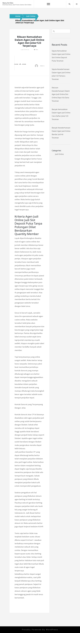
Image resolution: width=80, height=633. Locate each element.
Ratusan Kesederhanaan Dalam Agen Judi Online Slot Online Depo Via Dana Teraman (61, 94)
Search (69, 4)
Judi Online (25, 49)
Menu (76, 4)
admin (42, 65)
